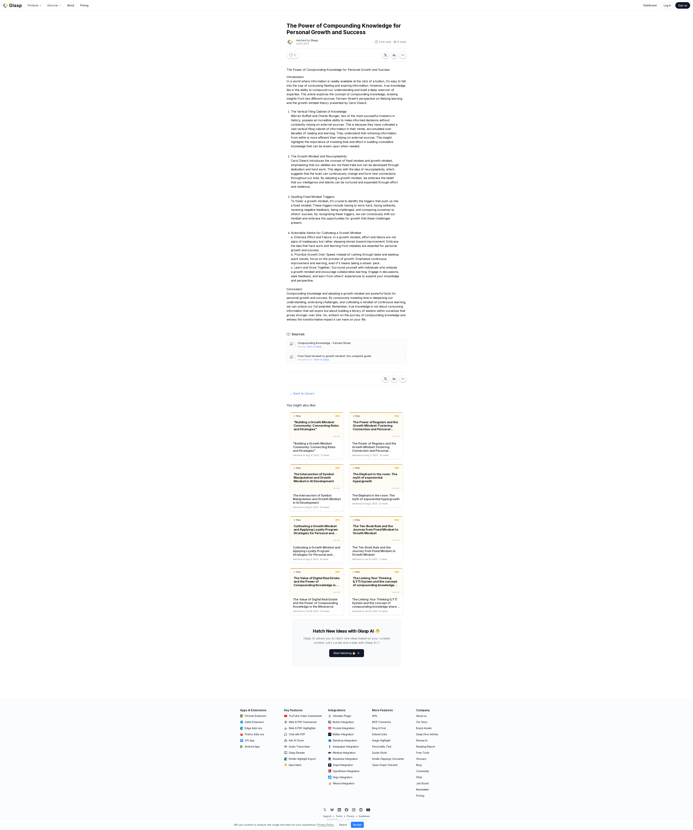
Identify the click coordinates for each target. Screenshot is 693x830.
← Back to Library (301, 393)
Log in (667, 5)
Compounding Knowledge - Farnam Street (324, 343)
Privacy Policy (325, 824)
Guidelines (364, 816)
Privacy (350, 816)
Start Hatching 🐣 (344, 653)
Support (327, 816)
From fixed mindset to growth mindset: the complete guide (334, 356)
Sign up (682, 5)
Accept (357, 824)
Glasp (314, 40)
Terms (339, 816)
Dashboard (650, 5)
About (70, 5)
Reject (343, 824)
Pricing (84, 5)
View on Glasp (314, 346)
